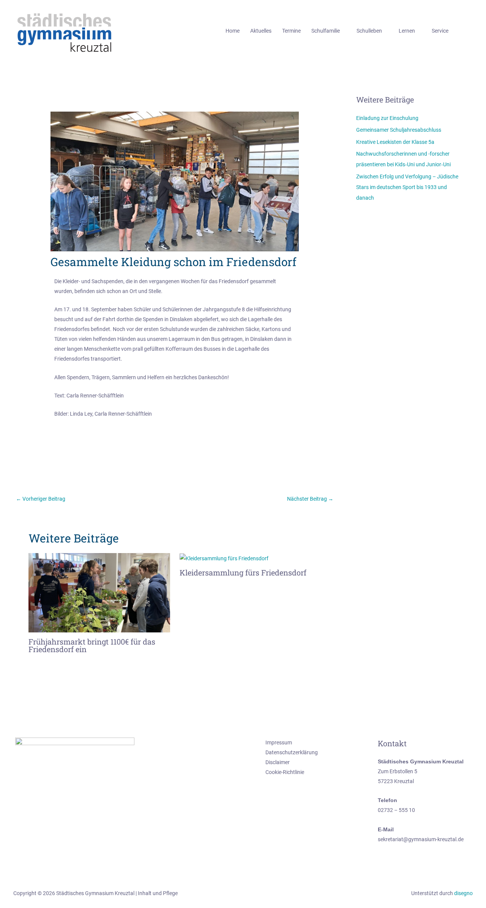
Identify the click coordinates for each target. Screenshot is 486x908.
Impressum (278, 742)
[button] (470, 31)
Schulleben (369, 31)
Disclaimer (277, 762)
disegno (463, 893)
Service (440, 31)
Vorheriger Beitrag (40, 499)
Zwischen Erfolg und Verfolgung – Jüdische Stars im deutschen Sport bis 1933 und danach (407, 187)
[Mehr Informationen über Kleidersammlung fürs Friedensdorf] (224, 558)
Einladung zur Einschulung (387, 118)
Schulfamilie (325, 31)
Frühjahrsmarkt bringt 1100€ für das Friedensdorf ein (91, 645)
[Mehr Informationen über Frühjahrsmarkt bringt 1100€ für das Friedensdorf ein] (99, 592)
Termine (291, 31)
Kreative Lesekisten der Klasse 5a (395, 142)
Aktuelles (260, 31)
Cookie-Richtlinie (284, 772)
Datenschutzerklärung (291, 752)
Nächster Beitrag (310, 499)
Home (233, 31)
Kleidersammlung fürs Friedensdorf (243, 572)
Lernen (407, 31)
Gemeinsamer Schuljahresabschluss (398, 130)
